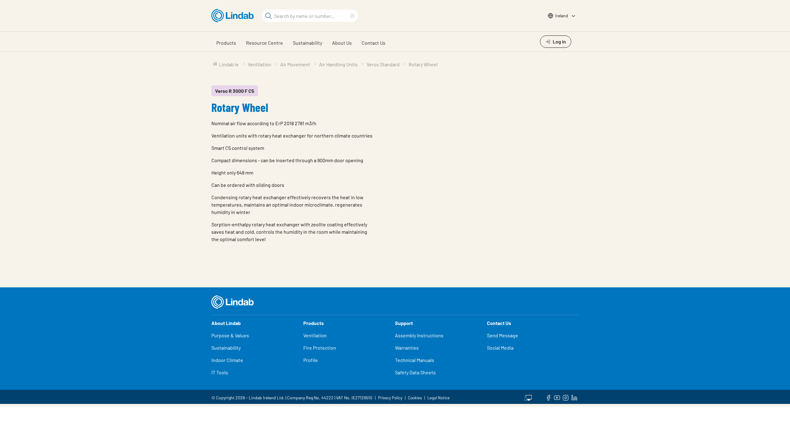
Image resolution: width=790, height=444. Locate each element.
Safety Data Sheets (415, 372)
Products (226, 43)
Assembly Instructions (419, 335)
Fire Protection (319, 348)
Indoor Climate (227, 360)
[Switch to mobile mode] (528, 396)
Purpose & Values (230, 335)
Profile (310, 360)
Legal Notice (438, 397)
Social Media (500, 348)
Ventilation (315, 335)
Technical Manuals (414, 360)
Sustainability (307, 43)
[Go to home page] (234, 15)
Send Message (502, 335)
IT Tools (219, 372)
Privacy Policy (390, 397)
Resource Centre (264, 43)
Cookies (415, 397)
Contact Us (373, 43)
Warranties (407, 348)
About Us (342, 43)
